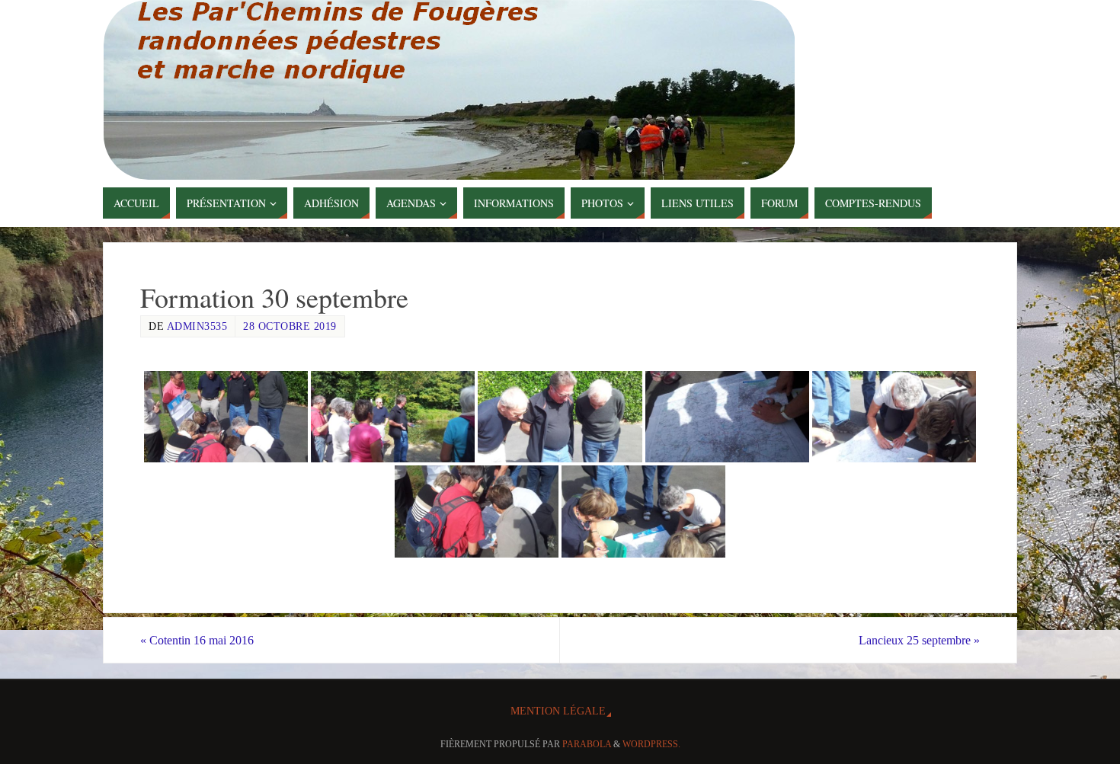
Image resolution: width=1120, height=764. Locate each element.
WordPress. (651, 744)
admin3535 (197, 326)
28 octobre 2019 (290, 326)
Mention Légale (558, 711)
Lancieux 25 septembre (919, 640)
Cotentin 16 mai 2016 (197, 640)
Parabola (586, 744)
